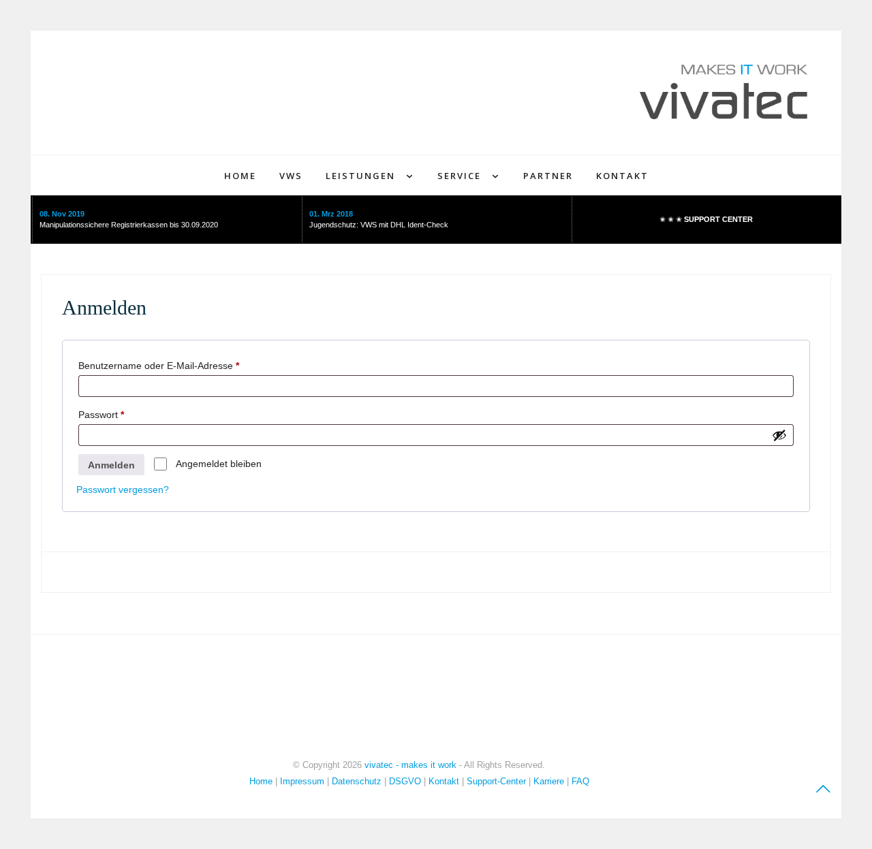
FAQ (580, 781)
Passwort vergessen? (122, 489)
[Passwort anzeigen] (779, 435)
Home (240, 176)
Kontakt (622, 176)
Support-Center (496, 781)
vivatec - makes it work (410, 765)
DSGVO (405, 781)
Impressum (303, 781)
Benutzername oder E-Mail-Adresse (183, 365)
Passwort (125, 414)
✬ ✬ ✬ (706, 219)
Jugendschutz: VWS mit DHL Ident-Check (378, 225)
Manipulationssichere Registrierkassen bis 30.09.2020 (129, 225)
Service (459, 176)
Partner (548, 176)
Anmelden (111, 465)
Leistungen (360, 176)
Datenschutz (357, 781)
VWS (290, 176)
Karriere (548, 781)
